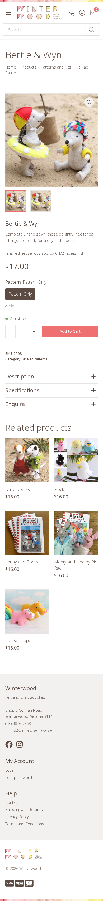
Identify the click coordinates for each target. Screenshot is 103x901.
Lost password (18, 777)
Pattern (25, 282)
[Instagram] (19, 744)
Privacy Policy (17, 816)
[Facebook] (9, 744)
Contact (12, 802)
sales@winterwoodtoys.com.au (33, 730)
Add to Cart (70, 331)
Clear (13, 305)
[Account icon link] (82, 12)
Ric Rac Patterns (35, 359)
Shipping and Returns (24, 809)
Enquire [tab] (15, 404)
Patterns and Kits (56, 67)
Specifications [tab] (22, 390)
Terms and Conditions (24, 823)
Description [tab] (19, 376)
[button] (89, 102)
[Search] (91, 29)
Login (9, 770)
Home (10, 67)
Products (28, 67)
